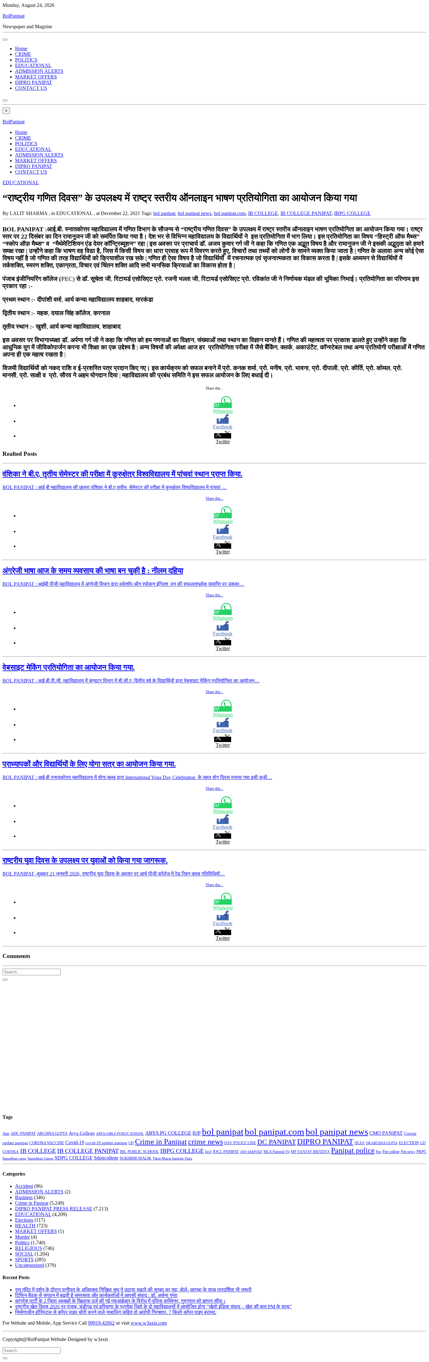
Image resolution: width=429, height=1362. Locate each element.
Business (24, 1197)
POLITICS (26, 59)
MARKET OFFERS (36, 76)
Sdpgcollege (106, 1158)
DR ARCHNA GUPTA (382, 1143)
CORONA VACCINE (46, 1142)
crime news (205, 1141)
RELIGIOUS (28, 1248)
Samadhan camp (14, 1158)
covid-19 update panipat (106, 1142)
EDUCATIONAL (33, 65)
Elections (24, 1220)
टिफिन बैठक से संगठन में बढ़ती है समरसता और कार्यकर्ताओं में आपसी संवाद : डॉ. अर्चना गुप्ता (96, 1295)
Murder (22, 1237)
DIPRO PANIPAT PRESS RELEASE (53, 1208)
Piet (378, 1152)
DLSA (360, 1143)
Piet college (391, 1151)
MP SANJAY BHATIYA (310, 1151)
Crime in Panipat (161, 1141)
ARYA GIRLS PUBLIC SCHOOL (120, 1133)
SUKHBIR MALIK (135, 1158)
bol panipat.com (230, 213)
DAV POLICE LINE (240, 1143)
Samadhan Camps (40, 1158)
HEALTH (25, 1225)
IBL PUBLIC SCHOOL (139, 1151)
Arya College (82, 1133)
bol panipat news (194, 213)
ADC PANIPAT (23, 1133)
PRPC (421, 1151)
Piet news (408, 1152)
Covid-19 (74, 1142)
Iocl (208, 1151)
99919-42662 (101, 1323)
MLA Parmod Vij (276, 1151)
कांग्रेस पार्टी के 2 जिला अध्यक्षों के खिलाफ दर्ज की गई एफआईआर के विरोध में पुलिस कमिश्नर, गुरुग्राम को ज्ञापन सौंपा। (120, 1301)
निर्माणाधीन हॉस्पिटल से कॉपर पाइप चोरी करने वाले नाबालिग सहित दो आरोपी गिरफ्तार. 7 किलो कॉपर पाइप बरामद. (115, 1312)
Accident (24, 1186)
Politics (22, 1242)
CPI (131, 1143)
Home (21, 48)
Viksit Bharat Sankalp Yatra (172, 1158)
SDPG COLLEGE (74, 1158)
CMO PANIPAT (386, 1133)
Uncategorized (29, 1265)
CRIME (23, 54)
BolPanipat (13, 16)
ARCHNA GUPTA (52, 1133)
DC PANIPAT (276, 1142)
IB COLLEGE (263, 213)
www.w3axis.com (149, 1323)
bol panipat (164, 213)
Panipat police (353, 1150)
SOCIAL (24, 1254)
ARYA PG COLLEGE (168, 1133)
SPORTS (24, 1259)
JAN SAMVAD (251, 1152)
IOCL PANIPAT (226, 1151)
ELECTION (409, 1142)
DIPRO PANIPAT (33, 82)
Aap (6, 1133)
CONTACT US (31, 88)
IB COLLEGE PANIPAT (306, 213)
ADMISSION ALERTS (39, 71)
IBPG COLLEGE (352, 213)
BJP (197, 1133)
